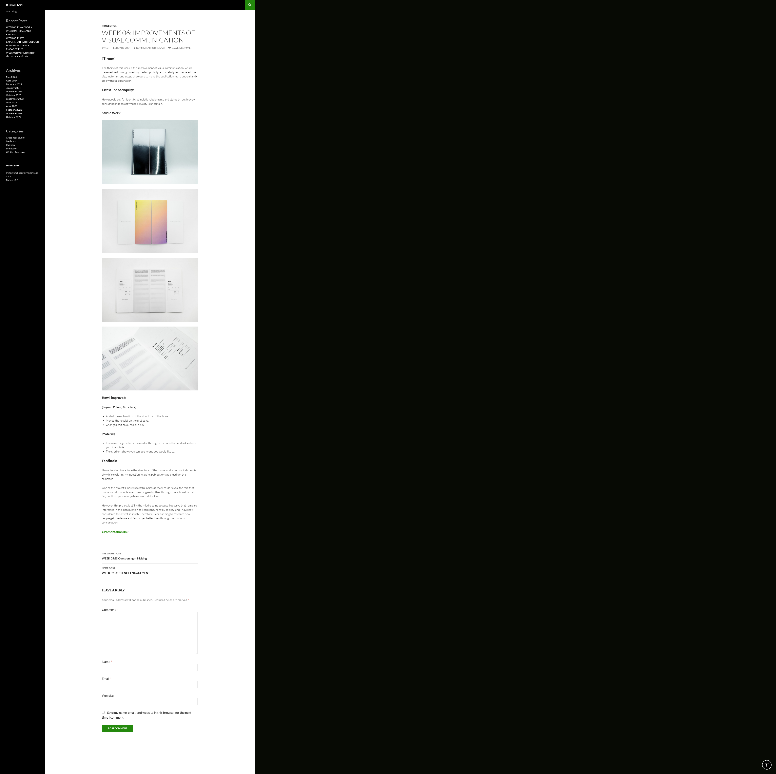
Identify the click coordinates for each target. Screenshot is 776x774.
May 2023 (11, 102)
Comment (110, 609)
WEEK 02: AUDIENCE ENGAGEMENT (126, 571)
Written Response (15, 152)
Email (106, 678)
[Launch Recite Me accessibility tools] (767, 765)
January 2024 (13, 87)
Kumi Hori (14, 5)
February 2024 (14, 84)
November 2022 (14, 113)
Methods (11, 141)
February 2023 (14, 109)
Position (10, 144)
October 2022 (13, 116)
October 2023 (13, 95)
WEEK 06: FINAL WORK (19, 27)
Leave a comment (183, 47)
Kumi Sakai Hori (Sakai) (151, 47)
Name (107, 661)
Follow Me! (12, 180)
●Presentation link (115, 532)
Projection (109, 25)
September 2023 (15, 98)
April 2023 (11, 106)
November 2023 (14, 91)
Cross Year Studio (15, 137)
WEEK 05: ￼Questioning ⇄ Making (124, 556)
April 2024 (11, 80)
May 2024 (11, 76)
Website (108, 695)
